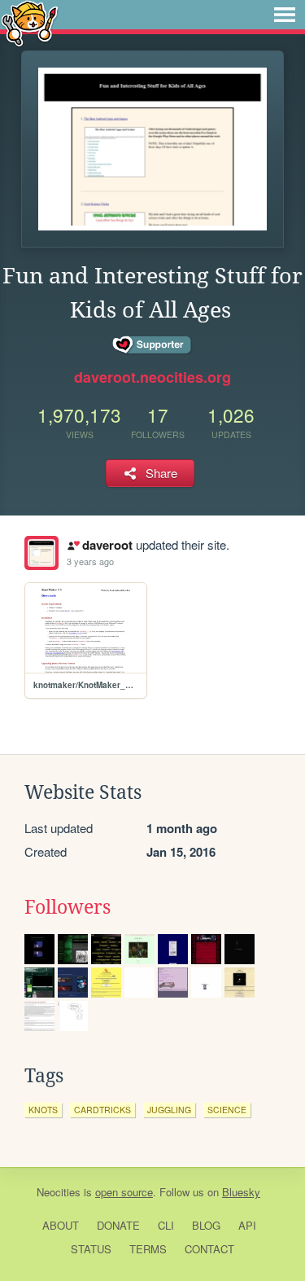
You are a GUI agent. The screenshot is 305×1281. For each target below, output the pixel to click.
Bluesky (241, 1192)
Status (91, 1249)
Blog (206, 1225)
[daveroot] (41, 553)
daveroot (107, 545)
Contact (209, 1249)
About (60, 1225)
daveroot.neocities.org (152, 377)
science (226, 1109)
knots (43, 1109)
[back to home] (29, 22)
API (247, 1225)
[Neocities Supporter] (152, 345)
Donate (118, 1225)
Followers (67, 907)
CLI (166, 1225)
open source (124, 1192)
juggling (169, 1109)
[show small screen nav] (284, 14)
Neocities (59, 1192)
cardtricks (102, 1109)
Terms (148, 1249)
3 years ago (90, 561)
